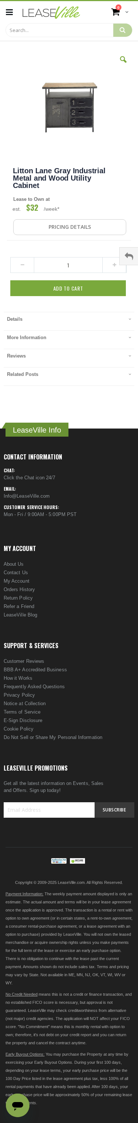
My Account (16, 581)
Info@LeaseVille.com (27, 496)
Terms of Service (22, 712)
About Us (14, 564)
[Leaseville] (51, 12)
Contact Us (16, 572)
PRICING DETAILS (70, 226)
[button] (123, 65)
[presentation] (69, 321)
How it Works (18, 678)
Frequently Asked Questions (34, 686)
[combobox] (59, 30)
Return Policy (18, 598)
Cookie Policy (18, 729)
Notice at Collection (25, 703)
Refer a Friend (19, 606)
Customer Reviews (24, 661)
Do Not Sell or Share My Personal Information (53, 737)
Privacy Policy (19, 695)
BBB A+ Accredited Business (35, 669)
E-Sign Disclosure (23, 720)
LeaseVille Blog (20, 615)
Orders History (19, 589)
